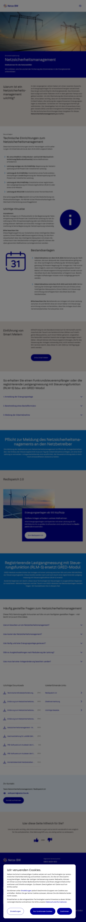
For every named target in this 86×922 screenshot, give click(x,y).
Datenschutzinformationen (56, 902)
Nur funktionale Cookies (42, 911)
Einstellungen (26, 890)
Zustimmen (64, 911)
